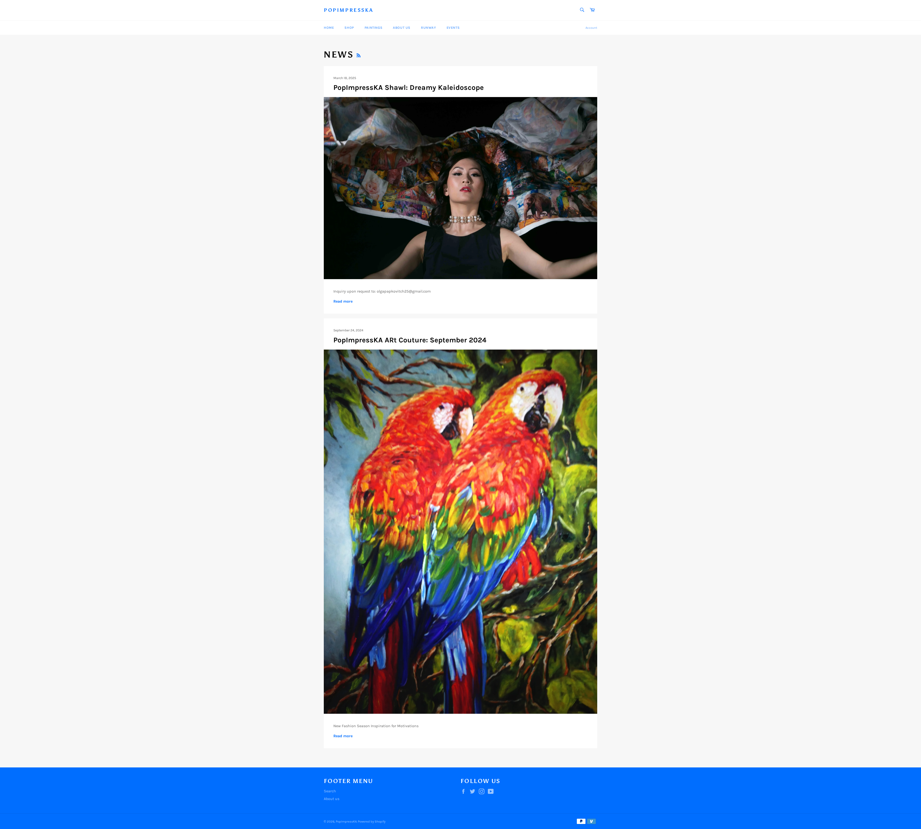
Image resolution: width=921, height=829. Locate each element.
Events (453, 28)
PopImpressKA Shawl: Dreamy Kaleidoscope (408, 87)
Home (329, 28)
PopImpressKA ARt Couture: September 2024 (409, 340)
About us (331, 798)
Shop (349, 28)
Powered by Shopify (371, 821)
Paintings (373, 28)
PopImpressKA (348, 10)
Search (330, 791)
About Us (401, 28)
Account (591, 27)
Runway (428, 28)
